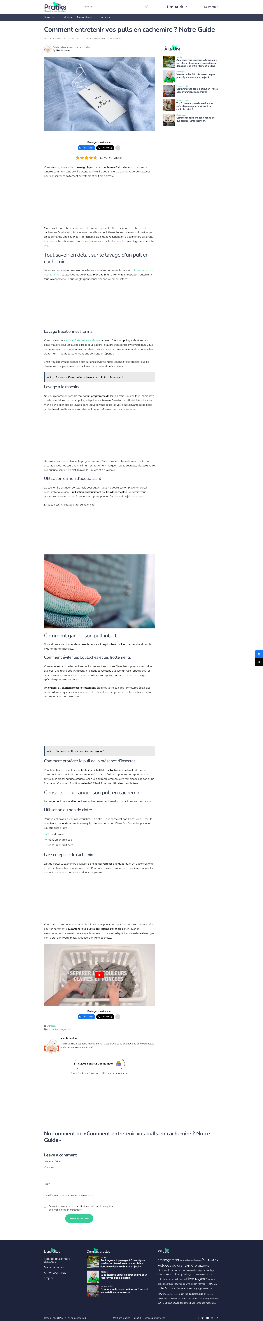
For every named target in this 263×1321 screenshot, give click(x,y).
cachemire (52, 1029)
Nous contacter (54, 1267)
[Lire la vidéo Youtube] (99, 975)
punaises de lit (197, 1293)
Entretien (57, 38)
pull (69, 1029)
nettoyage (195, 1288)
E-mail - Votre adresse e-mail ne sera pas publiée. (69, 1195)
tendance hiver (187, 1303)
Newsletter (210, 6)
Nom (47, 1184)
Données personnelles (154, 1318)
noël (162, 1293)
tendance (214, 1299)
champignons (199, 1270)
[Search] (147, 6)
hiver (190, 1279)
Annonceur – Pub (55, 1272)
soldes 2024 (203, 1298)
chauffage (210, 1270)
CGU (136, 1318)
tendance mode (204, 1303)
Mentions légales (121, 1318)
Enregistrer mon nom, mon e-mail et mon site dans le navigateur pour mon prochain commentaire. (81, 1208)
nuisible (170, 1294)
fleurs (170, 1279)
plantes (183, 1293)
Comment (49, 1167)
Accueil (47, 38)
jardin (203, 1279)
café (183, 1270)
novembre (207, 1288)
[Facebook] (259, 654)
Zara (214, 1303)
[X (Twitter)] (259, 662)
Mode (67, 17)
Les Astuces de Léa (179, 1283)
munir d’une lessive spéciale (83, 340)
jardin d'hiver (163, 1284)
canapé (189, 1270)
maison (194, 1284)
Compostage (183, 1274)
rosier (194, 1298)
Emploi (48, 1278)
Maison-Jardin (84, 17)
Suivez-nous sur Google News (96, 1063)
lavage (62, 1029)
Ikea (197, 1279)
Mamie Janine (63, 50)
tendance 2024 (168, 1302)
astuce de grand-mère (190, 1260)
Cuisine (104, 17)
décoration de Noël (204, 1274)
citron (160, 1274)
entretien (162, 1279)
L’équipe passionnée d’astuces (57, 1260)
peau (176, 1294)
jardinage (211, 1279)
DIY (194, 1274)
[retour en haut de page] (255, 1304)
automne (203, 1265)
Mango (201, 1283)
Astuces (209, 1259)
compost (168, 1274)
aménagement (168, 1260)
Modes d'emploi (176, 1288)
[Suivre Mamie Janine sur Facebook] (61, 1053)
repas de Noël (184, 1298)
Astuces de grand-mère (177, 1265)
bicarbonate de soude (169, 1270)
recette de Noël (170, 1298)
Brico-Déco (50, 17)
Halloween (180, 1279)
